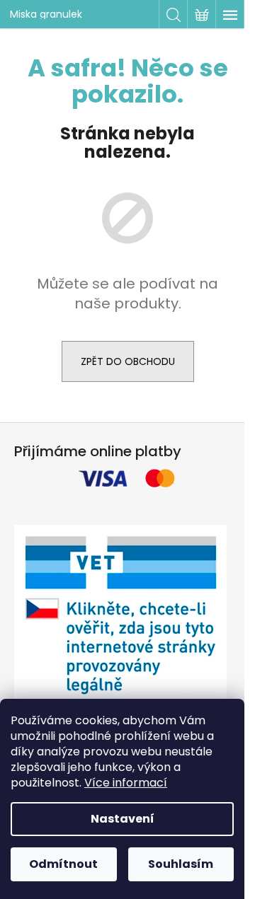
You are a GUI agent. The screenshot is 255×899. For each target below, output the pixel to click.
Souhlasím (180, 864)
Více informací (125, 783)
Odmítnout (63, 864)
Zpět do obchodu (128, 361)
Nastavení (122, 819)
